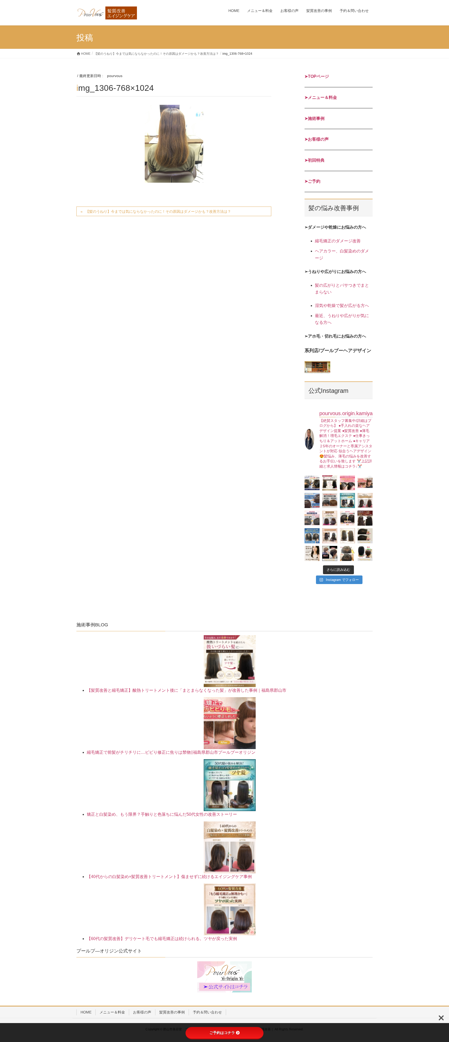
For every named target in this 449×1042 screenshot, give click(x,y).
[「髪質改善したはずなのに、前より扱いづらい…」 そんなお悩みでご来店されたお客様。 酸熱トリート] (329, 482)
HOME (86, 1012)
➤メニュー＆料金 (321, 97)
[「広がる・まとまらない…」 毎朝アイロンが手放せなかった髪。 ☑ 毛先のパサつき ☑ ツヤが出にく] (365, 500)
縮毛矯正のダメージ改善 (338, 241)
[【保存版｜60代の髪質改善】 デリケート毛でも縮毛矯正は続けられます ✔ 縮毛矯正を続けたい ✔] (329, 518)
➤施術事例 (315, 118)
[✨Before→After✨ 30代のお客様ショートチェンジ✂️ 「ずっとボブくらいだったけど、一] (329, 553)
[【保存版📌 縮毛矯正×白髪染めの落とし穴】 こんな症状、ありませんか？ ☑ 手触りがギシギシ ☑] (329, 535)
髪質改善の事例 (172, 1012)
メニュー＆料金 (112, 1012)
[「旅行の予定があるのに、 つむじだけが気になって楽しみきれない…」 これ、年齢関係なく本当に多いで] (347, 518)
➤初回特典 (315, 160)
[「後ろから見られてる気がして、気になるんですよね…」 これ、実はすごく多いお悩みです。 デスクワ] (312, 535)
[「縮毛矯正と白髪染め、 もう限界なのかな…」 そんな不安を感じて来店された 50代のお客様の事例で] (347, 500)
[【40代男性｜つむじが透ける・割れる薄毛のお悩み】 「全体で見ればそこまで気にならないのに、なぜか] (312, 482)
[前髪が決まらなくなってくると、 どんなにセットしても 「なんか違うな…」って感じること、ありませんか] (329, 500)
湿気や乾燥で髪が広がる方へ (342, 305)
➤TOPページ (317, 76)
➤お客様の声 (317, 139)
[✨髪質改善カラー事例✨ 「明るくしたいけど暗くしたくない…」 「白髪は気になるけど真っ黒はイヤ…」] (365, 553)
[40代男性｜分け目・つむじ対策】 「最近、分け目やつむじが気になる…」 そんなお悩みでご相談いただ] (312, 518)
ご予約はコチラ (222, 1032)
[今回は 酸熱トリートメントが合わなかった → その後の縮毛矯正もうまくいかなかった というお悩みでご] (347, 535)
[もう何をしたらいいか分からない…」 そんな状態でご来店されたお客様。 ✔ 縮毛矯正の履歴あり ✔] (365, 518)
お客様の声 (142, 1012)
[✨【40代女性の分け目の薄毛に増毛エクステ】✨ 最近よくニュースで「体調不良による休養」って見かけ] (365, 535)
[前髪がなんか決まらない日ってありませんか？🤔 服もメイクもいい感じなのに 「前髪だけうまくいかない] (347, 482)
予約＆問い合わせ (207, 1012)
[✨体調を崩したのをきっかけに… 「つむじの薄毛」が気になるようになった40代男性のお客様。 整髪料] (347, 553)
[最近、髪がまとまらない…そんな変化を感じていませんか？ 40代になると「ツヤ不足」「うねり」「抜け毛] (312, 553)
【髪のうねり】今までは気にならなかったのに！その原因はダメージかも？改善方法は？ (158, 211)
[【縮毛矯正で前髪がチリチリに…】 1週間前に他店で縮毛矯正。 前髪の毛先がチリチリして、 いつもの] (365, 482)
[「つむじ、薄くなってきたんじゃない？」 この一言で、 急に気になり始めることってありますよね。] (312, 500)
